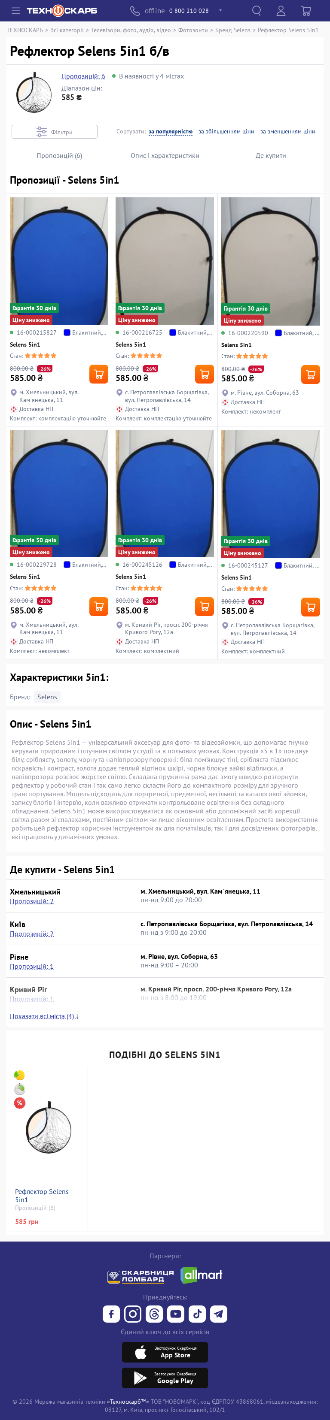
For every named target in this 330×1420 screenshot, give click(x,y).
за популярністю (170, 131)
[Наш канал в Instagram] (132, 1314)
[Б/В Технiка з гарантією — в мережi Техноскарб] (175, 1314)
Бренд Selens (233, 30)
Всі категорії (67, 30)
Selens (47, 696)
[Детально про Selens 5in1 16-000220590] (270, 261)
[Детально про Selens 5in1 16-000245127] (270, 494)
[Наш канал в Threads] (154, 1314)
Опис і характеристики (165, 155)
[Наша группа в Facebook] (111, 1314)
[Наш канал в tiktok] (197, 1314)
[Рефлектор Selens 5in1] (48, 1127)
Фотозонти (193, 30)
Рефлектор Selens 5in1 (42, 1195)
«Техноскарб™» (128, 1401)
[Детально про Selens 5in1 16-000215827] (59, 261)
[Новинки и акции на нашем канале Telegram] (218, 1314)
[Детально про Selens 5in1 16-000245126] (165, 494)
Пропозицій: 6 (83, 76)
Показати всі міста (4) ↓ (44, 1016)
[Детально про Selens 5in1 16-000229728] (59, 494)
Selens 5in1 (25, 344)
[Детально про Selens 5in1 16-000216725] (165, 261)
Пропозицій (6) (59, 155)
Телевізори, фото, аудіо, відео (131, 30)
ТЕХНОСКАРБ (24, 30)
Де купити (271, 155)
